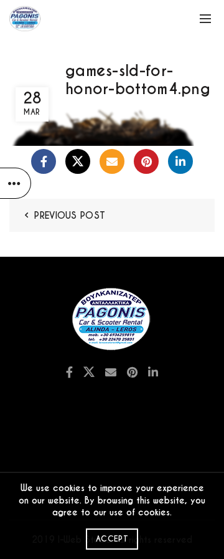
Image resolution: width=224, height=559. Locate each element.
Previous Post (69, 215)
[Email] (112, 161)
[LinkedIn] (180, 161)
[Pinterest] (146, 161)
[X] (77, 161)
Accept (112, 538)
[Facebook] (43, 161)
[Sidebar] (15, 183)
